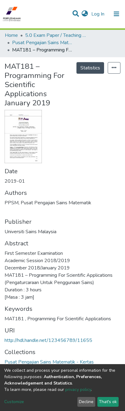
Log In (98, 14)
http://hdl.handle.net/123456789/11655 (48, 340)
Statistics (90, 68)
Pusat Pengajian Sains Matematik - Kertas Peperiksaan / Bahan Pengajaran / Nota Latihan (42, 42)
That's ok (108, 402)
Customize (14, 402)
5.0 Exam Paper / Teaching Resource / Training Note (55, 35)
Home (11, 35)
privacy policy (78, 389)
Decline (86, 402)
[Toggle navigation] (116, 14)
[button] (84, 14)
